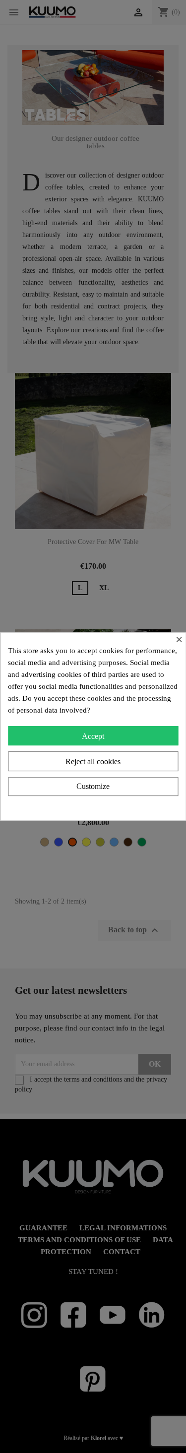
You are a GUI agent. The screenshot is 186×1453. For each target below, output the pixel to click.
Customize (93, 786)
